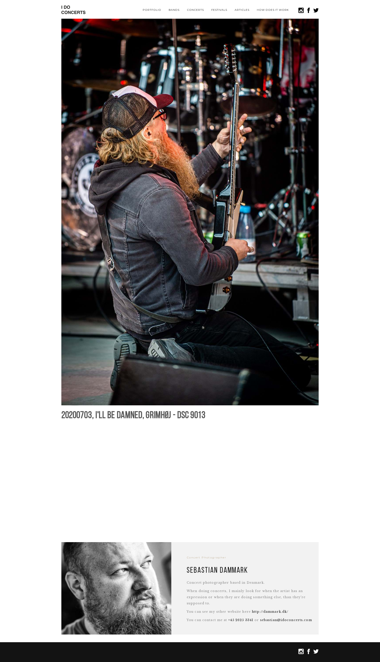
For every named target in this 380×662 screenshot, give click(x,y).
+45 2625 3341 (241, 620)
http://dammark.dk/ (270, 612)
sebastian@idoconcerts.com (286, 620)
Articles (242, 9)
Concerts (195, 9)
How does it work (273, 9)
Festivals (219, 9)
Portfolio (152, 9)
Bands (174, 9)
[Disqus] (190, 479)
